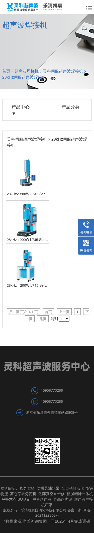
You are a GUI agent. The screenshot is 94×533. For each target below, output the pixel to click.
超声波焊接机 (27, 71)
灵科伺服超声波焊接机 (63, 71)
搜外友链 (27, 488)
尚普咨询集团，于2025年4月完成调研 (56, 521)
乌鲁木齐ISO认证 (16, 499)
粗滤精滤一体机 (80, 493)
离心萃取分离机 (23, 493)
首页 (6, 71)
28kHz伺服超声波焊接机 (24, 77)
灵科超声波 (42, 499)
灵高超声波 (62, 499)
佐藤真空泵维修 (51, 493)
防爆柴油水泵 (48, 488)
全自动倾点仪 (72, 488)
